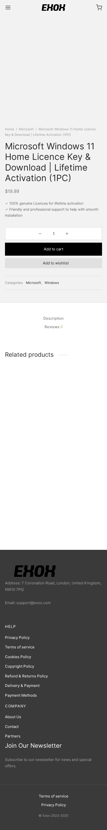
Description (53, 318)
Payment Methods (21, 695)
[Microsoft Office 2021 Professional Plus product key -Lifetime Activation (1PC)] (28, 478)
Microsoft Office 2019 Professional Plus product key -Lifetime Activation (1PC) (28, 430)
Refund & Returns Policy (26, 676)
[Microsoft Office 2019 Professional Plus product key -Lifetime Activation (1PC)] (28, 393)
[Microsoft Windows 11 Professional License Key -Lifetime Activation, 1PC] (78, 478)
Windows (52, 283)
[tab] (53, 318)
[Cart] (99, 8)
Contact (12, 726)
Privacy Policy (17, 637)
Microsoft (26, 129)
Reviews (54, 326)
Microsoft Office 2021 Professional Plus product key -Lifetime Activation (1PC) (28, 514)
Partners (12, 736)
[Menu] (8, 7)
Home (9, 129)
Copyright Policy (19, 666)
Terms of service (20, 647)
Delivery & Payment (22, 685)
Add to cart (53, 249)
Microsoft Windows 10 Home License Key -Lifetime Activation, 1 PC (76, 427)
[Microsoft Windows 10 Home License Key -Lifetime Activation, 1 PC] (78, 393)
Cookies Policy (18, 656)
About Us (13, 716)
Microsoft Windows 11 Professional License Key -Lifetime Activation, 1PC (77, 512)
